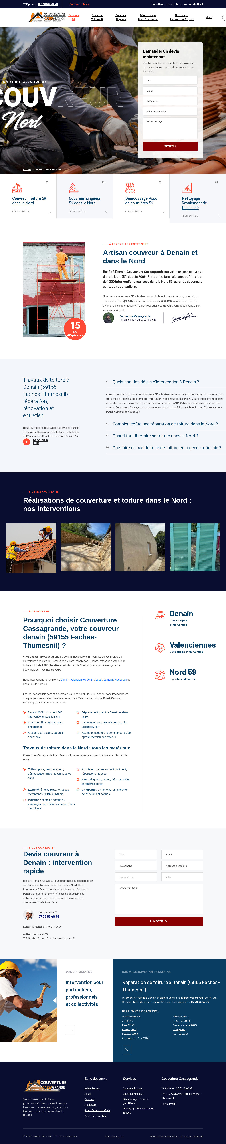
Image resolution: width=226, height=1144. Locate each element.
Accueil (27, 169)
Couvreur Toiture (29, 200)
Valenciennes (78, 679)
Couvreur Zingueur (120, 17)
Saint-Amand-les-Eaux (97, 1110)
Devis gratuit (168, 1103)
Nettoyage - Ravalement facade (196, 567)
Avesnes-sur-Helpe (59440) (185, 1025)
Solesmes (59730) (180, 1016)
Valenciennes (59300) (131, 1016)
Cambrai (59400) (129, 1029)
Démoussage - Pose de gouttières (135, 1101)
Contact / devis (79, 4)
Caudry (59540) (179, 1029)
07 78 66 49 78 (48, 4)
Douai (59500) (128, 1025)
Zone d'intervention (96, 1115)
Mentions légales (114, 1136)
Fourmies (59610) (180, 1034)
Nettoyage (194, 203)
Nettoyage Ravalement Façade (182, 17)
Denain (65, 679)
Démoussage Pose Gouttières (148, 17)
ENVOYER (169, 146)
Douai (98, 679)
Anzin (90, 679)
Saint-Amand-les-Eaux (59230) (135, 1038)
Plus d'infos (20, 211)
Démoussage (141, 200)
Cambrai (108, 679)
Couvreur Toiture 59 (97, 17)
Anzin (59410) (127, 1021)
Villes (209, 17)
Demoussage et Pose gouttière (139, 567)
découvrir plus (37, 442)
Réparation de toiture (30, 571)
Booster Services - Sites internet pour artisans (176, 1136)
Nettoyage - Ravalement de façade (138, 1110)
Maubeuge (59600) (130, 1034)
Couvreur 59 (73, 17)
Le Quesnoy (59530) (181, 1021)
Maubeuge (121, 679)
